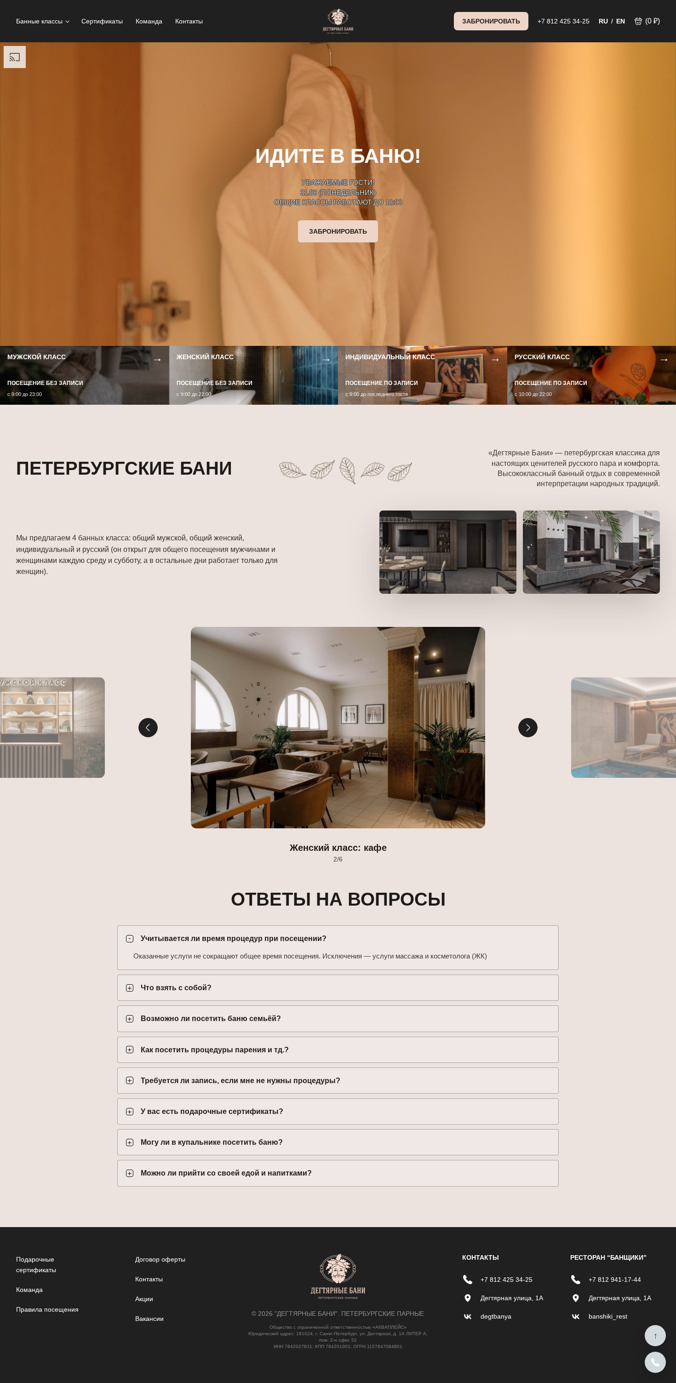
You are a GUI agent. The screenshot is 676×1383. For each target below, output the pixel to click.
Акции (144, 1299)
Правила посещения (47, 1309)
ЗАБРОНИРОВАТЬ (491, 21)
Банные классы (39, 21)
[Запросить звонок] (655, 1362)
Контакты (189, 21)
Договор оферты (160, 1259)
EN (620, 21)
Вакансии (149, 1318)
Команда (149, 21)
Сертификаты (102, 21)
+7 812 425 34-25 (564, 21)
